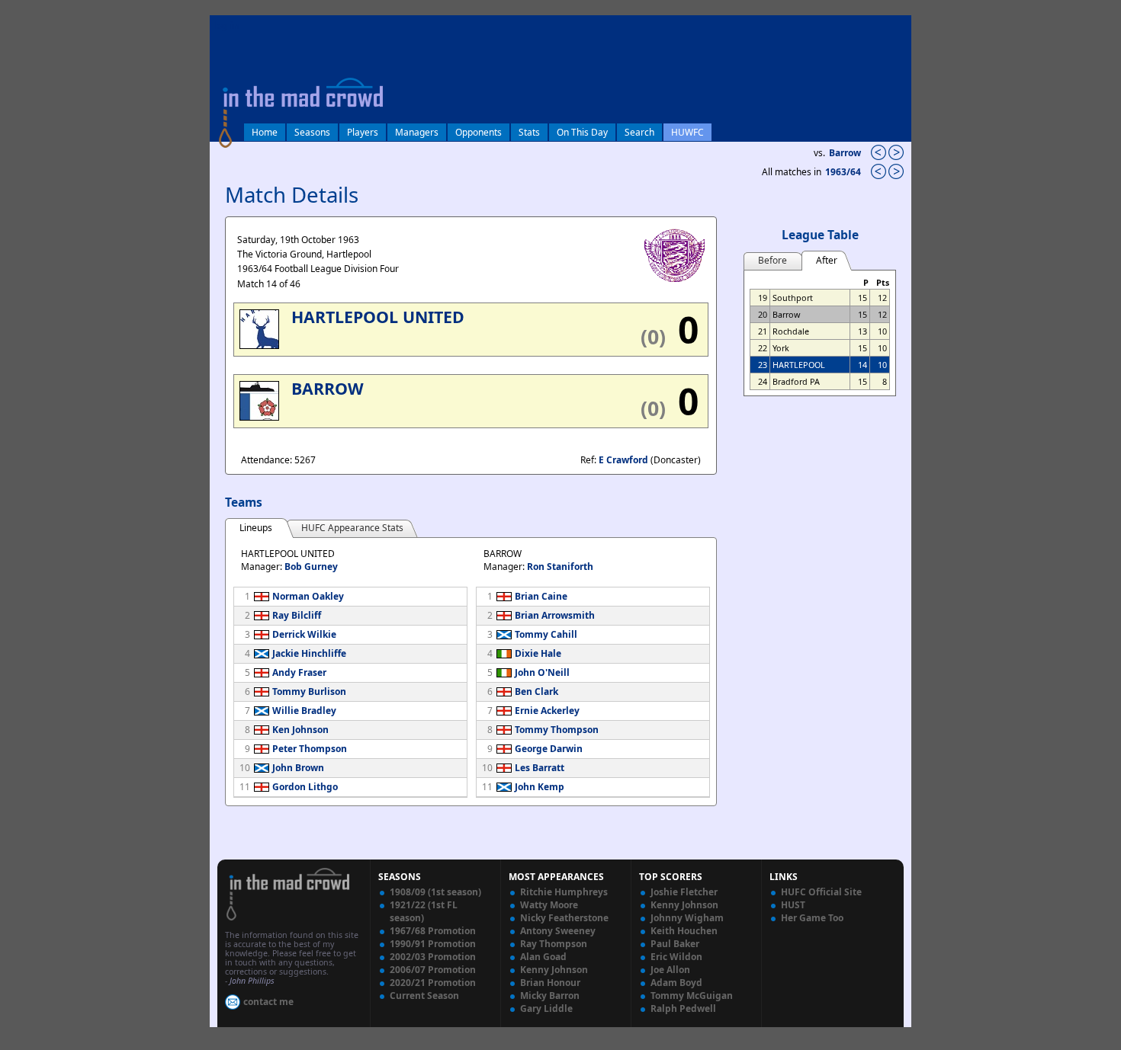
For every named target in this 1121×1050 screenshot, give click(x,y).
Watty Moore (549, 904)
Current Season (424, 995)
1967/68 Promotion (433, 930)
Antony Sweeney (558, 930)
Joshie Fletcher (684, 891)
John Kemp (539, 786)
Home (265, 132)
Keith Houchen (684, 930)
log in (226, 25)
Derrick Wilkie (304, 634)
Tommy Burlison (309, 691)
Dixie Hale (538, 653)
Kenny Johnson (554, 969)
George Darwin (549, 748)
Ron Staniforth (560, 566)
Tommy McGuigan (691, 995)
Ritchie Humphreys (564, 891)
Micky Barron (550, 995)
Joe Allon (670, 969)
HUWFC (687, 132)
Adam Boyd (676, 982)
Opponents (478, 132)
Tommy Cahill (546, 634)
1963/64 (844, 171)
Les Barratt (539, 767)
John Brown (298, 767)
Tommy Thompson (557, 729)
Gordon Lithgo (305, 786)
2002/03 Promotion (433, 956)
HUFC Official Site (821, 891)
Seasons (312, 132)
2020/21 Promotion (433, 982)
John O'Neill (542, 672)
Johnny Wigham (687, 917)
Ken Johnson (300, 729)
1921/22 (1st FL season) (424, 911)
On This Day (582, 132)
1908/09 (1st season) (435, 891)
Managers (416, 132)
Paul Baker (674, 943)
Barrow (845, 152)
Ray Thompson (553, 943)
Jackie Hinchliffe (309, 653)
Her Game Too (812, 917)
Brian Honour (550, 982)
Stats (529, 132)
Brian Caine (541, 596)
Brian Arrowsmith (555, 615)
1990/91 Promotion (433, 943)
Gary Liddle (546, 1008)
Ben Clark (536, 691)
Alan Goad (543, 956)
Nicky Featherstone (564, 917)
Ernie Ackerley (547, 710)
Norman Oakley (308, 596)
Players (362, 132)
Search (639, 132)
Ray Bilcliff (296, 615)
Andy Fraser (299, 672)
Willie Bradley (304, 710)
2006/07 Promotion (433, 969)
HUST (793, 904)
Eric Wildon (676, 956)
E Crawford (623, 459)
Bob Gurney (311, 566)
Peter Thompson (309, 748)
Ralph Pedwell (683, 1008)
